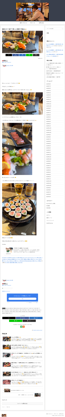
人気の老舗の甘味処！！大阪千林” (53, 77)
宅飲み (21, 311)
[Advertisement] (22, 75)
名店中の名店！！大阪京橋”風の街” (53, 70)
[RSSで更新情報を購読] (24, 327)
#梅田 (13, 262)
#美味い (16, 262)
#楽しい (41, 257)
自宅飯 (4, 308)
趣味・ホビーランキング (6, 62)
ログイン (48, 215)
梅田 (33, 311)
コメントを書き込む (22, 403)
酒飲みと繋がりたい (9, 313)
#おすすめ (20, 262)
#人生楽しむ (4, 259)
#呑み (21, 257)
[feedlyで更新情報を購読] (21, 327)
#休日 (18, 257)
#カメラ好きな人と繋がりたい (13, 260)
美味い (39, 311)
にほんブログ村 (10, 65)
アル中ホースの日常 (33, 308)
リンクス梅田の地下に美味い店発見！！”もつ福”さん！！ (54, 64)
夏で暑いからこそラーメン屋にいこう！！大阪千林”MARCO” (53, 68)
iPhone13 (12, 308)
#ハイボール (28, 257)
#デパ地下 (7, 262)
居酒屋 (24, 311)
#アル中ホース (14, 257)
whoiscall (54, 56)
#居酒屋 (13, 259)
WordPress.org (50, 223)
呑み (14, 311)
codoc (37, 302)
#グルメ (36, 260)
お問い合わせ (61, 413)
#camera (9, 259)
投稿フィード (49, 217)
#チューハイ (33, 257)
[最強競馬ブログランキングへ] (7, 288)
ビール (4, 311)
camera (8, 308)
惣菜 (30, 311)
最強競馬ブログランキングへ (6, 291)
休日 (11, 311)
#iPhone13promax (28, 260)
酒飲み (4, 313)
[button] (36, 55)
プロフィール (56, 413)
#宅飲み (39, 260)
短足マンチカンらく (49, 413)
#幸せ (38, 257)
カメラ (39, 308)
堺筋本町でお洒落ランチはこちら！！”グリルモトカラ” (54, 74)
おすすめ (22, 308)
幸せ (27, 311)
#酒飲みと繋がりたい (31, 259)
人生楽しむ (8, 311)
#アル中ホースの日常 (6, 257)
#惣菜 (11, 262)
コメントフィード (50, 220)
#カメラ (16, 259)
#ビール (24, 257)
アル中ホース (30, 302)
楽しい (36, 311)
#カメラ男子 (20, 259)
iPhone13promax (17, 308)
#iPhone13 (22, 260)
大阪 (17, 311)
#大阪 (33, 260)
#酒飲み (25, 259)
